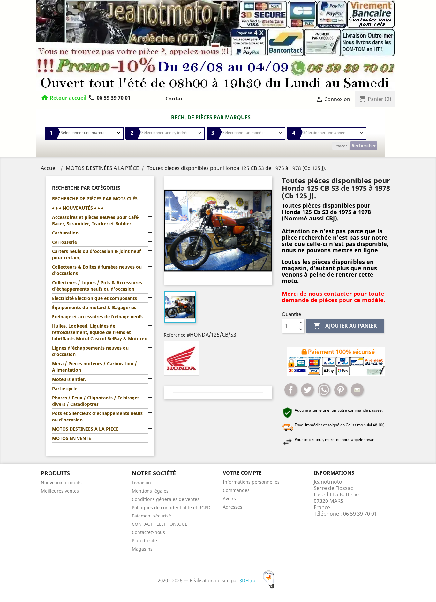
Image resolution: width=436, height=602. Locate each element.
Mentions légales (150, 491)
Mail (357, 389)
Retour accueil (68, 97)
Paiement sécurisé (151, 516)
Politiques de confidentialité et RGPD (171, 507)
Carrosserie (64, 242)
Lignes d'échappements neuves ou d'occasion (90, 351)
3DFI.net (249, 580)
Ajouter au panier (345, 326)
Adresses (232, 507)
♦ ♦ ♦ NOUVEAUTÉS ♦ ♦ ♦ (77, 208)
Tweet (307, 389)
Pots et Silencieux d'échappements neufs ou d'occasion (97, 416)
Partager (290, 389)
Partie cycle (64, 388)
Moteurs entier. (69, 379)
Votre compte (242, 472)
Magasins (142, 549)
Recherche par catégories (86, 187)
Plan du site (144, 541)
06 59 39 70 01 (109, 97)
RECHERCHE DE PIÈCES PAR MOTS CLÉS (95, 199)
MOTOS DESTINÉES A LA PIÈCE (85, 429)
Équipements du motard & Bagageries (94, 307)
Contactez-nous (148, 532)
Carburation (65, 233)
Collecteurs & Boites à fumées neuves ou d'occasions (97, 270)
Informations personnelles (251, 482)
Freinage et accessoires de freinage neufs (97, 317)
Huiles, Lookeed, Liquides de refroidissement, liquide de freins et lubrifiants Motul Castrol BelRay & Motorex (99, 332)
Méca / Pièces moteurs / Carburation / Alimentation (94, 366)
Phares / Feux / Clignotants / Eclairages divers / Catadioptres (95, 401)
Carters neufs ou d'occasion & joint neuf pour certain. (96, 254)
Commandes (236, 490)
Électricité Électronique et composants (94, 298)
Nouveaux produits (61, 482)
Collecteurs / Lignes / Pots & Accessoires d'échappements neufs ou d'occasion (97, 285)
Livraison (141, 482)
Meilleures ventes (60, 491)
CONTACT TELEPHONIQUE (159, 524)
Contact (175, 98)
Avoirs (229, 498)
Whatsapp (324, 389)
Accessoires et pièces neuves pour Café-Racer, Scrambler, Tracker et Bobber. (95, 220)
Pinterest (340, 389)
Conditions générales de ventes (165, 499)
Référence (174, 335)
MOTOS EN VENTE (71, 438)
